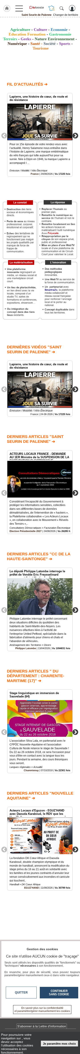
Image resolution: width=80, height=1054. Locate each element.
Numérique (17, 43)
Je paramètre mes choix (59, 1043)
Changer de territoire (65, 14)
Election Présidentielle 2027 (26, 531)
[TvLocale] (36, 7)
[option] (40, 135)
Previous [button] (4, 135)
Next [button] (75, 135)
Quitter (21, 992)
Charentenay (31, 770)
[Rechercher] (61, 8)
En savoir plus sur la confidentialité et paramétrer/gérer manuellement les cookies (42, 1009)
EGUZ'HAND (31, 887)
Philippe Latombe (25, 648)
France (35, 174)
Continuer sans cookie (59, 992)
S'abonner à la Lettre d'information (41, 1026)
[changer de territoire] (51, 8)
